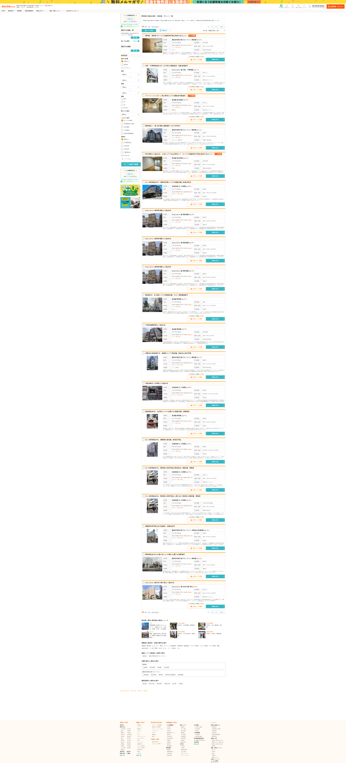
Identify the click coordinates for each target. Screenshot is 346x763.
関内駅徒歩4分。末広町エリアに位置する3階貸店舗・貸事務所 (167, 411)
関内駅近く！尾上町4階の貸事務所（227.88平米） (163, 126)
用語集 (213, 746)
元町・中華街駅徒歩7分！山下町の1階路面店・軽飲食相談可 (166, 65)
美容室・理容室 (156, 727)
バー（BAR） (176, 367)
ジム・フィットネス (157, 728)
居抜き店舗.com (124, 690)
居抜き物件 (155, 741)
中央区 (129, 728)
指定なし (127, 61)
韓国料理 (186, 646)
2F (125, 104)
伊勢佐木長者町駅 (198, 530)
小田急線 (197, 734)
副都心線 (183, 742)
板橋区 (129, 747)
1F (125, 102)
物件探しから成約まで (218, 742)
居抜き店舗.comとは (217, 740)
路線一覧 (196, 744)
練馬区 (122, 749)
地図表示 (164, 30)
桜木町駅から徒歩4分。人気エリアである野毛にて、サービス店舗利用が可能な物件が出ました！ (179, 154)
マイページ (304, 7)
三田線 (183, 747)
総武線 (169, 734)
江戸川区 (123, 747)
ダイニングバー (141, 736)
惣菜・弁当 (158, 648)
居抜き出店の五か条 (217, 744)
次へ (222, 26)
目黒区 (122, 744)
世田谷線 (169, 755)
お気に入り (287, 7)
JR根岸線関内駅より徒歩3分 (155, 325)
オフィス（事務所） (177, 140)
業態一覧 (138, 755)
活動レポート (215, 757)
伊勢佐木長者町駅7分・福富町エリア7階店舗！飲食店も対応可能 (168, 353)
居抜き (126, 64)
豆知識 (213, 755)
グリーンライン (185, 755)
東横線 (169, 749)
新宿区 (140, 690)
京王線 (196, 730)
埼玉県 (174, 683)
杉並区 (129, 746)
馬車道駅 (186, 214)
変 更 (135, 37)
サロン (174, 50)
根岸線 (174, 100)
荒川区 (129, 738)
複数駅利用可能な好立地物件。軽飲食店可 (160, 526)
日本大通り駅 (187, 586)
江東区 (129, 732)
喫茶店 (149, 646)
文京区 (129, 740)
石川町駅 (166, 667)
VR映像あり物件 (129, 123)
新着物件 (214, 727)
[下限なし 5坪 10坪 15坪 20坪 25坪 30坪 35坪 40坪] (130, 87)
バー (169, 648)
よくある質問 (214, 761)
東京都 (145, 683)
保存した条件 (298, 7)
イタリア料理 (203, 646)
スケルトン (127, 67)
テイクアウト (141, 738)
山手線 (169, 727)
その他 (139, 753)
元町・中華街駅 (188, 70)
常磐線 (169, 740)
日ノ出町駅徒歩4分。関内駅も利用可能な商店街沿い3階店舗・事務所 (169, 468)
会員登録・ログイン (337, 6)
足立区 (122, 742)
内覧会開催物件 (129, 133)
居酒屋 (144, 646)
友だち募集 (281, 7)
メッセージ (292, 7)
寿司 (161, 646)
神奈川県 (167, 683)
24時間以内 (127, 142)
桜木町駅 (180, 100)
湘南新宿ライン (171, 732)
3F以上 (126, 107)
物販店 (174, 110)
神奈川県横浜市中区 (177, 45)
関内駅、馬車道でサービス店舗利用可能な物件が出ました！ (166, 35)
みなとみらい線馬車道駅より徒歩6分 (158, 210)
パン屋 (152, 648)
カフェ (165, 648)
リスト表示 (150, 30)
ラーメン (166, 646)
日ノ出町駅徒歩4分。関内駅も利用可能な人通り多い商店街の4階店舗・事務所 (172, 496)
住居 (173, 168)
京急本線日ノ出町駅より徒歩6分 (156, 383)
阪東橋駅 (180, 674)
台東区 (129, 730)
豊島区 (129, 736)
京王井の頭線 (198, 727)
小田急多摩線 (198, 736)
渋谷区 (122, 736)
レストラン (155, 646)
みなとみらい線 (177, 70)
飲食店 (139, 728)
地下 (125, 99)
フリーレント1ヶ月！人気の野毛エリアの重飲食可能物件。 (166, 95)
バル (178, 648)
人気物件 (127, 130)
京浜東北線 (170, 738)
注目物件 (127, 127)
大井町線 (169, 753)
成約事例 (214, 736)
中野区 (122, 746)
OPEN (213, 751)
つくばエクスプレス (199, 740)
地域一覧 (122, 755)
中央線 (169, 728)
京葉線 (169, 742)
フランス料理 (194, 646)
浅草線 (183, 746)
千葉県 (181, 683)
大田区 (122, 734)
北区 (122, 738)
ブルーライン (184, 753)
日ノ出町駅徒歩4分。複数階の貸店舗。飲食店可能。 (163, 439)
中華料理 (180, 646)
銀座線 (183, 727)
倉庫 (153, 736)
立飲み (174, 648)
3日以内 (126, 149)
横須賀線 (169, 746)
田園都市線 (170, 751)
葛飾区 (129, 744)
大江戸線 (183, 751)
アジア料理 (212, 646)
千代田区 (123, 728)
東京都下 (159, 683)
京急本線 (175, 186)
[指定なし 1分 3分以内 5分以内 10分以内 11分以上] (130, 114)
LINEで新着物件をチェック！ (131, 26)
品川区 (129, 742)
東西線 (183, 732)
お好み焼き (145, 648)
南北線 (183, 740)
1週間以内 (127, 152)
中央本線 (169, 736)
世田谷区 (129, 734)
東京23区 (151, 683)
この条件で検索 (132, 164)
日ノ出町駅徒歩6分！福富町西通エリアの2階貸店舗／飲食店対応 (168, 182)
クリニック (155, 730)
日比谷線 (183, 730)
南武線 (169, 744)
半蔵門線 (183, 738)
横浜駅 (145, 667)
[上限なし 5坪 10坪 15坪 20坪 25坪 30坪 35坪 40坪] (130, 93)
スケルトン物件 (156, 743)
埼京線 (169, 730)
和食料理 (173, 646)
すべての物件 (128, 120)
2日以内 (126, 145)
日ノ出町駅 (182, 186)
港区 (122, 730)
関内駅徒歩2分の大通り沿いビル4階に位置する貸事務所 (165, 554)
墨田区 (122, 732)
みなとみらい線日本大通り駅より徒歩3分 (160, 582)
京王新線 (197, 728)
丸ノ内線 (183, 728)
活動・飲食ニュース (216, 747)
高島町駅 (146, 674)
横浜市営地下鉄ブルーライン (181, 40)
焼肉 (218, 646)
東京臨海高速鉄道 (199, 738)
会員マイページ (215, 759)
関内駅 (194, 40)
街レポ (213, 749)
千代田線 (183, 734)
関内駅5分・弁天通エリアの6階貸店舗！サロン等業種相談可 (166, 295)
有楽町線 (183, 736)
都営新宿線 (184, 749)
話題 (213, 753)
